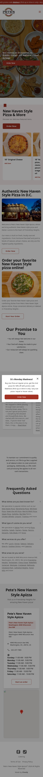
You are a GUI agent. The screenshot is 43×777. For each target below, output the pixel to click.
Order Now (21, 397)
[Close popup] (37, 378)
